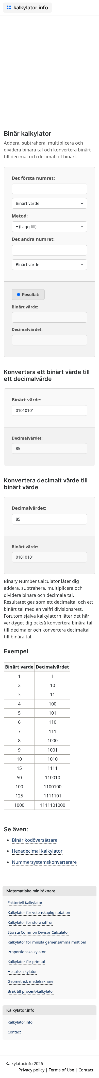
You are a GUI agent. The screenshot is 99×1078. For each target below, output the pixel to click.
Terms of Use (61, 1070)
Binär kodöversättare (34, 840)
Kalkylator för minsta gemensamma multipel (47, 942)
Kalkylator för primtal (26, 961)
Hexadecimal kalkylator (37, 851)
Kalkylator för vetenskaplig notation (39, 912)
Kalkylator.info (20, 1022)
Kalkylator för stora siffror (30, 922)
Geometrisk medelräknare (30, 981)
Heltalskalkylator (22, 971)
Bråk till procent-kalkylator (31, 991)
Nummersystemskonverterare (44, 862)
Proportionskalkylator (27, 951)
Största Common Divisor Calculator (38, 932)
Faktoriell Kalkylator (25, 902)
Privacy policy (31, 1070)
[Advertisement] (49, 67)
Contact (14, 1031)
